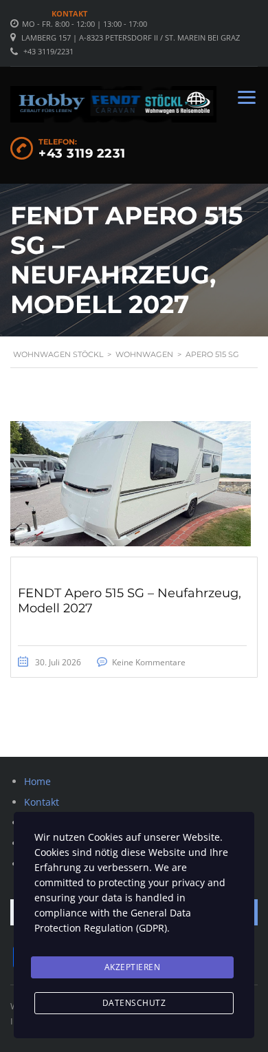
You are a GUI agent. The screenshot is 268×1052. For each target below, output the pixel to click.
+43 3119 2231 (82, 153)
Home (37, 781)
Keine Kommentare (149, 662)
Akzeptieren (132, 967)
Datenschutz (134, 1003)
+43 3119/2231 (48, 51)
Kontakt (69, 13)
